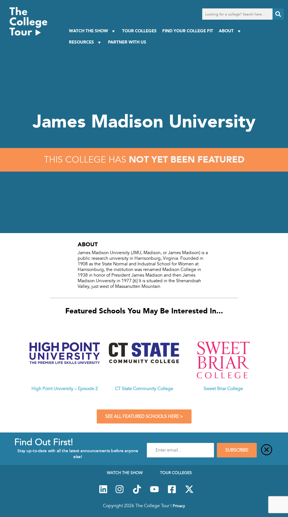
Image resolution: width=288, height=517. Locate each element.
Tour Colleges (139, 30)
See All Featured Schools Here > (144, 416)
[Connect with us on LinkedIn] (103, 492)
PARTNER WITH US (127, 41)
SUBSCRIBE (236, 450)
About (226, 30)
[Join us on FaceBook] (172, 492)
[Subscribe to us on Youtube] (154, 492)
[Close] (267, 450)
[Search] (278, 14)
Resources (81, 41)
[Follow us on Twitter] (189, 492)
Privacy (179, 505)
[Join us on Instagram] (119, 492)
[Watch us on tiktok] (137, 492)
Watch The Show (88, 30)
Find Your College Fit (187, 30)
